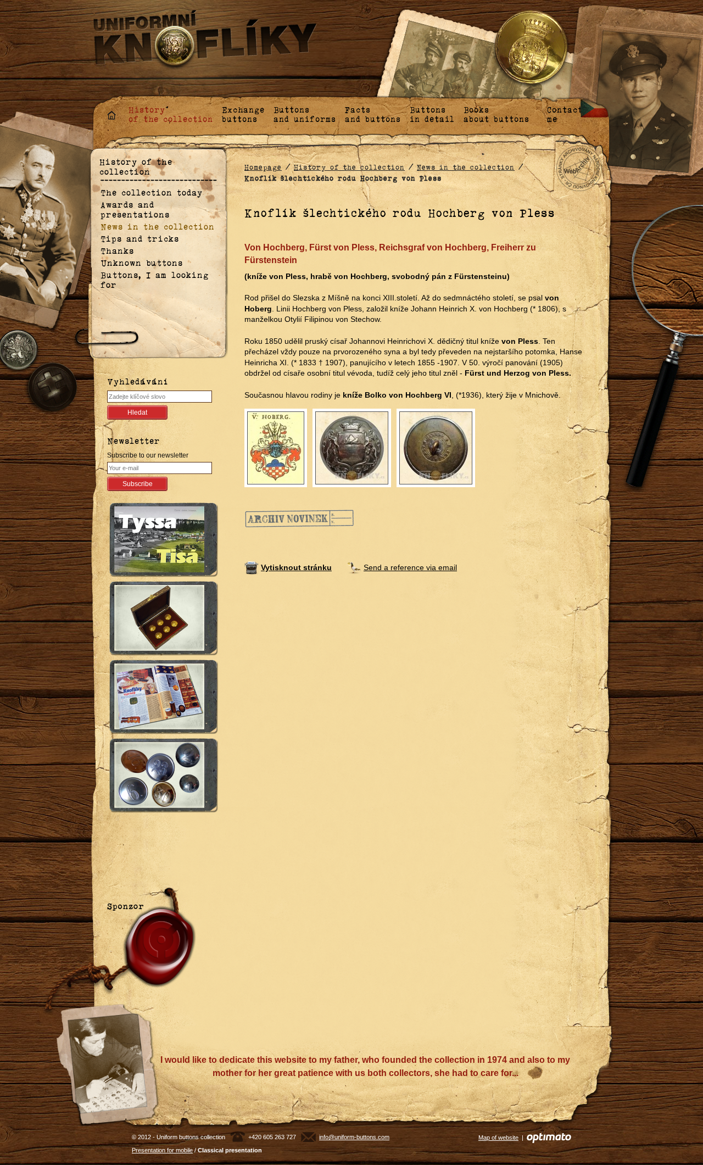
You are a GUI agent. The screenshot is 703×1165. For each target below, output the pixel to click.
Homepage (263, 167)
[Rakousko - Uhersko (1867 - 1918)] (161, 777)
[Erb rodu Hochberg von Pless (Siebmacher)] (276, 447)
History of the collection (349, 167)
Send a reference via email (410, 567)
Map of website (498, 1137)
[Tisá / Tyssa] (161, 541)
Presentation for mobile (162, 1150)
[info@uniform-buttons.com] (308, 1137)
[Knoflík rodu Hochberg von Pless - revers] (436, 447)
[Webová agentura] (549, 1137)
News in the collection (466, 167)
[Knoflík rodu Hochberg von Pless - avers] (352, 447)
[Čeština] (595, 107)
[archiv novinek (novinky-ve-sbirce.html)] (299, 517)
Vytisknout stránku (296, 567)
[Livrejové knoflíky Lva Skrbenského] (161, 620)
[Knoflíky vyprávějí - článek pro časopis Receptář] (161, 698)
